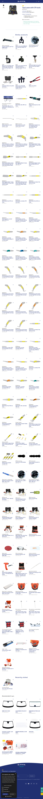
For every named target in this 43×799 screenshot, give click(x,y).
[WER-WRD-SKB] (21, 566)
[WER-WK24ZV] (8, 250)
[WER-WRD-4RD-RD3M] (8, 548)
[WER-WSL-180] (8, 643)
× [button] (15, 773)
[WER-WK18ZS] (8, 156)
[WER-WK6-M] (8, 436)
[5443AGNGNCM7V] (35, 704)
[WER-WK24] (8, 212)
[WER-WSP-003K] (21, 643)
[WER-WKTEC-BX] (35, 511)
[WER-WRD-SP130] (35, 566)
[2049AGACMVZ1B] (21, 704)
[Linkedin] (26, 784)
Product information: (26, 14)
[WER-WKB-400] (35, 474)
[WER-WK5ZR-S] (35, 399)
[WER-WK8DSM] (8, 474)
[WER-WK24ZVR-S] (21, 250)
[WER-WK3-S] (21, 341)
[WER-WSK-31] (8, 682)
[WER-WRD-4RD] (35, 529)
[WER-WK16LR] (35, 118)
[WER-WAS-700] (8, 79)
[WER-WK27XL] (21, 287)
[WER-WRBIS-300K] (8, 745)
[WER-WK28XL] (21, 323)
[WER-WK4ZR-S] (8, 380)
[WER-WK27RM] (35, 269)
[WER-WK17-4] (8, 137)
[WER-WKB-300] (21, 474)
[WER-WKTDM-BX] (21, 511)
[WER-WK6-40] (21, 417)
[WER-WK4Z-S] (21, 380)
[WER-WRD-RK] (8, 566)
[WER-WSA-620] (21, 624)
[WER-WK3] (8, 341)
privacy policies (36, 779)
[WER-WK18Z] (35, 137)
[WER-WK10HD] (35, 98)
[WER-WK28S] (8, 323)
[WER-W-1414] (8, 40)
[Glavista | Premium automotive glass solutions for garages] (21, 1)
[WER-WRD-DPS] (35, 548)
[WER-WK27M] (21, 269)
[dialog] (9, 785)
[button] (9, 796)
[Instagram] (34, 784)
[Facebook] (31, 784)
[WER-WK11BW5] (8, 118)
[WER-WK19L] (21, 156)
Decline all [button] (12, 794)
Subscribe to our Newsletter (9, 771)
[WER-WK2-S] (35, 323)
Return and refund (25, 19)
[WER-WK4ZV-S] (35, 380)
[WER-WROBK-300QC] (8, 604)
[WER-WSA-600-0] (8, 624)
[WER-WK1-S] (35, 175)
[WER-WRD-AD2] (21, 548)
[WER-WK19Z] (8, 175)
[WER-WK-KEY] (35, 492)
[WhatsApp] (37, 784)
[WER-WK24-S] (35, 212)
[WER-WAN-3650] (21, 59)
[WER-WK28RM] (35, 305)
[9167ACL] (21, 724)
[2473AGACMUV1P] (8, 704)
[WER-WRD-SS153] (8, 586)
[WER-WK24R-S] (21, 212)
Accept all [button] (5, 794)
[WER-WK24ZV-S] (35, 250)
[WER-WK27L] (8, 269)
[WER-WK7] (21, 455)
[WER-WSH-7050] (35, 624)
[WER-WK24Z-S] (35, 231)
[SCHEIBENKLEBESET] (21, 745)
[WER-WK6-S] (35, 437)
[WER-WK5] (8, 399)
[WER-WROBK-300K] (21, 586)
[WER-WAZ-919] (35, 79)
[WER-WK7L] (35, 455)
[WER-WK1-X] (8, 194)
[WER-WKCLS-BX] (21, 492)
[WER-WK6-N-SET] (21, 436)
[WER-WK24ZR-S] (21, 231)
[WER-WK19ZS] (21, 175)
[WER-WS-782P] (35, 604)
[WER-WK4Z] (35, 361)
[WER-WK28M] (8, 305)
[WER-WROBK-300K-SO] (35, 586)
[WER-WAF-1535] (8, 59)
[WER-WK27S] (8, 287)
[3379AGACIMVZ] (8, 724)
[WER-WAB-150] (21, 39)
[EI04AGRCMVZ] (35, 724)
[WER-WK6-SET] (8, 456)
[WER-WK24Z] (8, 231)
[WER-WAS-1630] (35, 58)
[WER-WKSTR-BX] (8, 511)
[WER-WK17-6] (21, 137)
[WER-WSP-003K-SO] (35, 643)
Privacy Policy (19, 797)
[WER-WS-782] (21, 604)
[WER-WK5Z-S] (8, 417)
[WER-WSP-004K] (8, 662)
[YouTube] (29, 784)
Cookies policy (26, 797)
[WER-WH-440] (8, 98)
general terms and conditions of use (24, 779)
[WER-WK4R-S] (8, 361)
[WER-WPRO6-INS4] (21, 529)
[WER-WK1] (21, 98)
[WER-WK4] (35, 341)
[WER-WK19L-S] (35, 156)
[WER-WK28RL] (21, 305)
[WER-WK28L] (35, 287)
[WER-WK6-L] (35, 417)
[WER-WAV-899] (21, 79)
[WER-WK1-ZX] (21, 194)
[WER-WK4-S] (21, 361)
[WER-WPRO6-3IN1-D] (8, 529)
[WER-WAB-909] (35, 39)
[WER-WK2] (35, 194)
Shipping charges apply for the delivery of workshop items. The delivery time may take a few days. (31, 22)
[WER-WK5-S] (21, 399)
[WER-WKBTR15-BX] (8, 492)
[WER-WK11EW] (21, 118)
